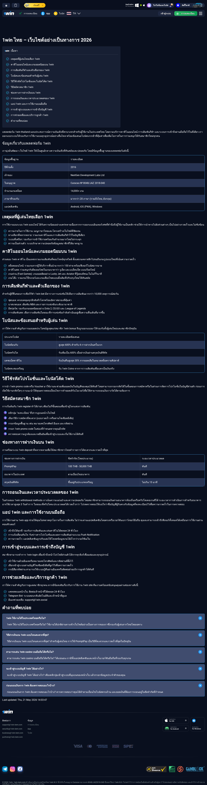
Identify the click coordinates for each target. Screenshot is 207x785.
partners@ (6, 737)
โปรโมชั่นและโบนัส (160, 5)
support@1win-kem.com (12, 725)
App (48, 13)
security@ (6, 729)
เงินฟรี (36, 5)
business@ (6, 733)
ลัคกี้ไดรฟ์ (186, 5)
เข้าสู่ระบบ (166, 13)
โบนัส (61, 13)
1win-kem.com (16, 729)
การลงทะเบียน (30, 13)
